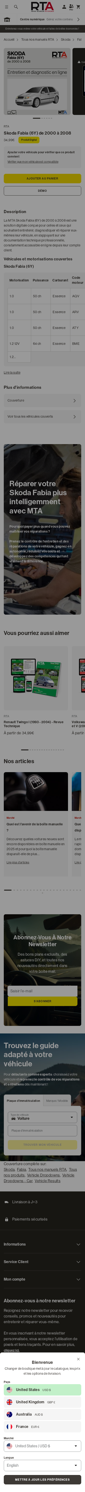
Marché (9, 1438)
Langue (9, 1457)
